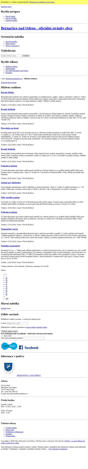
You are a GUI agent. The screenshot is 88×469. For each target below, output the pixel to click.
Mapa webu (10, 430)
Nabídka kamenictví (10, 246)
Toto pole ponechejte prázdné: (12, 338)
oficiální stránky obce (36, 28)
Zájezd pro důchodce (11, 182)
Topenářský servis (9, 229)
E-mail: (3, 323)
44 (6, 290)
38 (6, 278)
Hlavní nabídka (11, 18)
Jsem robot (7, 336)
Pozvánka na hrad (9, 128)
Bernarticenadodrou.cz (14, 79)
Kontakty (9, 73)
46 (6, 295)
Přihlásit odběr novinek (9, 331)
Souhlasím (63, 449)
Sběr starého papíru (10, 197)
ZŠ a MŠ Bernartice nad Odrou (17, 71)
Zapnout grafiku (11, 20)
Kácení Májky (7, 92)
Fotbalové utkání (9, 166)
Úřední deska (10, 69)
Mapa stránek (10, 44)
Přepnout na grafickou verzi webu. (42, 2)
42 (6, 286)
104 (7, 299)
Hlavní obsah (10, 16)
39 (6, 280)
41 (6, 284)
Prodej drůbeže (8, 109)
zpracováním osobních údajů (36, 327)
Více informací (53, 449)
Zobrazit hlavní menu (8, 82)
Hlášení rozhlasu (12, 67)
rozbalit (3, 308)
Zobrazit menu (6, 7)
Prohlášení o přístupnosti (14, 432)
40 (6, 282)
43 (6, 288)
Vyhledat (26, 56)
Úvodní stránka (11, 428)
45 (6, 292)
